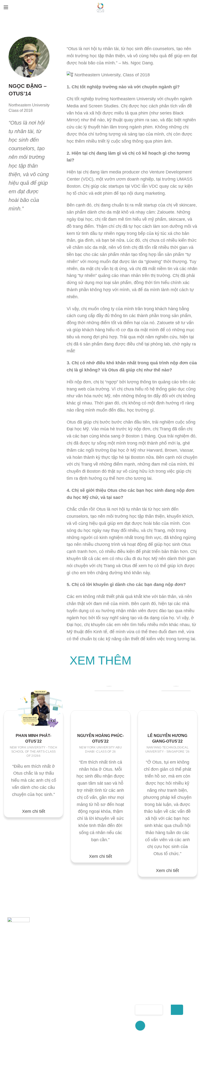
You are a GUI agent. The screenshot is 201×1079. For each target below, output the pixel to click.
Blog (63, 1035)
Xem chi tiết (33, 811)
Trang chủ (68, 980)
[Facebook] (140, 1026)
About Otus (70, 988)
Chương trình (72, 997)
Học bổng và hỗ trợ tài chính (111, 1015)
